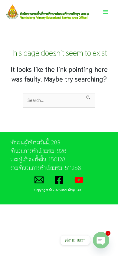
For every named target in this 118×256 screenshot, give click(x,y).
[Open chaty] (101, 240)
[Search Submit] (88, 96)
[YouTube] (79, 179)
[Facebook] (59, 179)
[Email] (39, 179)
